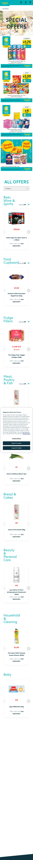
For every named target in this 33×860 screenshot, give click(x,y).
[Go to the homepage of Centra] (5, 3)
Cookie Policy (26, 433)
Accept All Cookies (16, 448)
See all (22, 204)
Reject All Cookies (16, 443)
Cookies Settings (16, 438)
